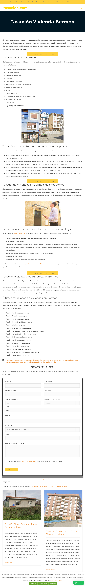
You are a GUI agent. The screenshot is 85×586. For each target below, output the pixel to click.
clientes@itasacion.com (69, 1)
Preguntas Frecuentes (48, 479)
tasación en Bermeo (19, 233)
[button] (42, 361)
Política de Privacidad (29, 461)
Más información (8, 562)
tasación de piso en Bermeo (38, 486)
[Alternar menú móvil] (82, 8)
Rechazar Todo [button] (43, 583)
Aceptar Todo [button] (33, 583)
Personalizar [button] (52, 583)
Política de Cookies (56, 580)
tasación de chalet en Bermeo (58, 486)
